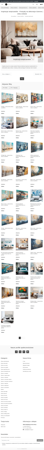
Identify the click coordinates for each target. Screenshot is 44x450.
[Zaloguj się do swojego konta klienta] (36, 4)
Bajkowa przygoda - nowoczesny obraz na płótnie (5, 278)
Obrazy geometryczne (23, 7)
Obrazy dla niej (4, 393)
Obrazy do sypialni (4, 367)
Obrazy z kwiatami (14, 7)
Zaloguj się (3, 424)
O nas (24, 361)
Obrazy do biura (4, 395)
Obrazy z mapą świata (5, 375)
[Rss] (20, 352)
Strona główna (13, 16)
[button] (41, 4)
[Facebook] (16, 352)
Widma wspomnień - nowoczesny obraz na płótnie (35, 156)
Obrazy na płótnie (20, 16)
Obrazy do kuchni (4, 399)
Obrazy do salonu (4, 365)
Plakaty (2, 389)
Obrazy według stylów (5, 413)
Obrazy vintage (4, 411)
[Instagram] (27, 352)
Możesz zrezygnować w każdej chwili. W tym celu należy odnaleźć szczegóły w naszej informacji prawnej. (21, 444)
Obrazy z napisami (4, 383)
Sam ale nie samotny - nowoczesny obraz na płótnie (35, 132)
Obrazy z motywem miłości (6, 379)
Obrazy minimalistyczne (5, 371)
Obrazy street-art (4, 409)
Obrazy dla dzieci (4, 363)
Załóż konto (3, 426)
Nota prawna (25, 367)
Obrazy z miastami (4, 377)
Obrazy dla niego (4, 391)
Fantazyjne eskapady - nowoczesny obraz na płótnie (6, 326)
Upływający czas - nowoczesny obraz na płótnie (20, 278)
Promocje (3, 417)
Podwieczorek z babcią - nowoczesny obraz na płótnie (35, 278)
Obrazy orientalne (4, 407)
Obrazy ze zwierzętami (5, 415)
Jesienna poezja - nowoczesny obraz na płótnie (20, 253)
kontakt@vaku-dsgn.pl (28, 429)
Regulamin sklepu (26, 365)
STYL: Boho (5, 87)
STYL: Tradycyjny (15, 87)
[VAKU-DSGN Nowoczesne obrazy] (8, 4)
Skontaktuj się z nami (27, 371)
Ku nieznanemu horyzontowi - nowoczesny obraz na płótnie (7, 253)
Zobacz (2, 113)
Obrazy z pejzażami (32, 7)
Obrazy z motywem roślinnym (6, 381)
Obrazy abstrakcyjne (5, 7)
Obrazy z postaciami (5, 387)
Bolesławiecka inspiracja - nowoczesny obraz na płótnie (36, 205)
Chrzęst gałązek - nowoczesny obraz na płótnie (20, 205)
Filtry (22, 78)
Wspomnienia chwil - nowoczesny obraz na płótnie (5, 302)
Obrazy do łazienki (4, 405)
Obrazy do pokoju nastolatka (6, 403)
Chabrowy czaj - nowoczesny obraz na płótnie (20, 156)
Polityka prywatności (27, 369)
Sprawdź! (36, 1)
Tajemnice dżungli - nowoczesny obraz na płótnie (20, 302)
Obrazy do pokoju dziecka (6, 401)
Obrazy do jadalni (4, 397)
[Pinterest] (24, 352)
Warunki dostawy (26, 363)
